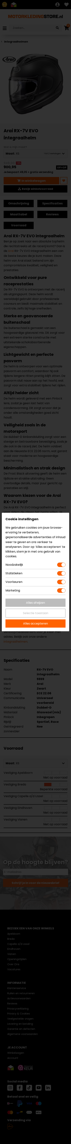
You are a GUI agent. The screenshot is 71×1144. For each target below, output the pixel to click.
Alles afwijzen (35, 603)
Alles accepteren (35, 623)
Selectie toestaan (35, 613)
